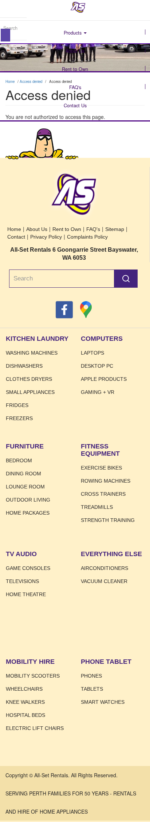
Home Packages (28, 513)
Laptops (92, 353)
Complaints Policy (87, 237)
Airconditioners (104, 568)
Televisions (22, 581)
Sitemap (114, 229)
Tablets (92, 689)
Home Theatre (26, 594)
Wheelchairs (24, 689)
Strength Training (108, 520)
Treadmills (97, 507)
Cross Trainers (103, 494)
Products (73, 32)
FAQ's (75, 87)
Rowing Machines (105, 481)
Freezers (19, 418)
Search (5, 35)
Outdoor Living (28, 500)
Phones (91, 676)
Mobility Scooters (33, 676)
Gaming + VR (97, 392)
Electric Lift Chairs (35, 728)
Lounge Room (25, 487)
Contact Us (75, 105)
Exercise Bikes (101, 468)
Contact (16, 237)
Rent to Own (75, 69)
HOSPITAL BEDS (25, 715)
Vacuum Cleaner (104, 581)
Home (78, 7)
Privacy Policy (46, 237)
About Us (75, 51)
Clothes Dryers (29, 379)
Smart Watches (103, 702)
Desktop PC (97, 366)
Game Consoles (28, 568)
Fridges (17, 405)
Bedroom (19, 460)
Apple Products (104, 379)
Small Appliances (30, 392)
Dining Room (23, 473)
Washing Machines (32, 353)
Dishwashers (24, 366)
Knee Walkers (25, 702)
